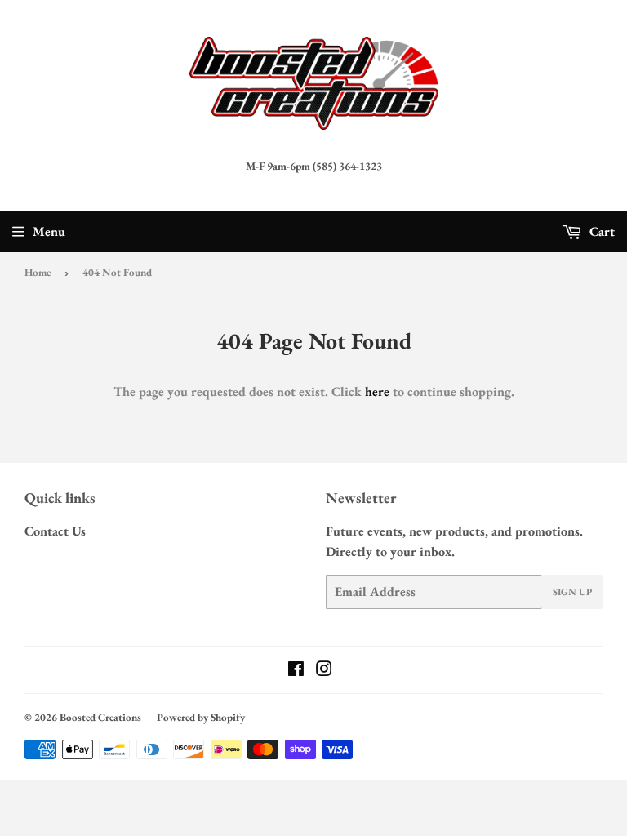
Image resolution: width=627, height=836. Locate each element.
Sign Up (572, 591)
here (377, 391)
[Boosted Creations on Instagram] (324, 670)
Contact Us (55, 531)
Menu (49, 231)
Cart (600, 231)
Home (37, 272)
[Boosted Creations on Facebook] (296, 670)
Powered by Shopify (201, 717)
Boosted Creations (100, 717)
